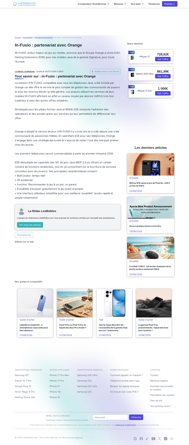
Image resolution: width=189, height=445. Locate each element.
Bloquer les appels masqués (124, 386)
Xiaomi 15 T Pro (23, 380)
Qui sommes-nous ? (160, 406)
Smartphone (28, 37)
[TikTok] (147, 438)
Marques (118, 3)
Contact (154, 375)
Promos (168, 3)
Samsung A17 (22, 375)
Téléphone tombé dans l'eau (125, 380)
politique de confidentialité (125, 425)
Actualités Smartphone (44, 37)
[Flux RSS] (171, 438)
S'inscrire (136, 417)
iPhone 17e (55, 391)
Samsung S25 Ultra (87, 386)
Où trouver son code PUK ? (124, 391)
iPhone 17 (55, 386)
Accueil (18, 37)
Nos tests (136, 3)
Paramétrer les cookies (162, 395)
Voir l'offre (162, 59)
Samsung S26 (84, 380)
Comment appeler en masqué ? (126, 375)
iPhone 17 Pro (57, 380)
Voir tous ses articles (30, 224)
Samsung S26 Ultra (87, 375)
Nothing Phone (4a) (25, 397)
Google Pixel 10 (23, 386)
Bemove (79, 437)
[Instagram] (165, 438)
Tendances (154, 3)
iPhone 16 (55, 397)
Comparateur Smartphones (92, 3)
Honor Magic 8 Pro (25, 391)
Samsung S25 (84, 391)
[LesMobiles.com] (25, 4)
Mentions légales (159, 380)
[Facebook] (141, 438)
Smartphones (24, 235)
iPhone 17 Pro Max (59, 375)
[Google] (135, 438)
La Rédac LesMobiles (25, 71)
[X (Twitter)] (159, 438)
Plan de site (156, 400)
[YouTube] (153, 438)
